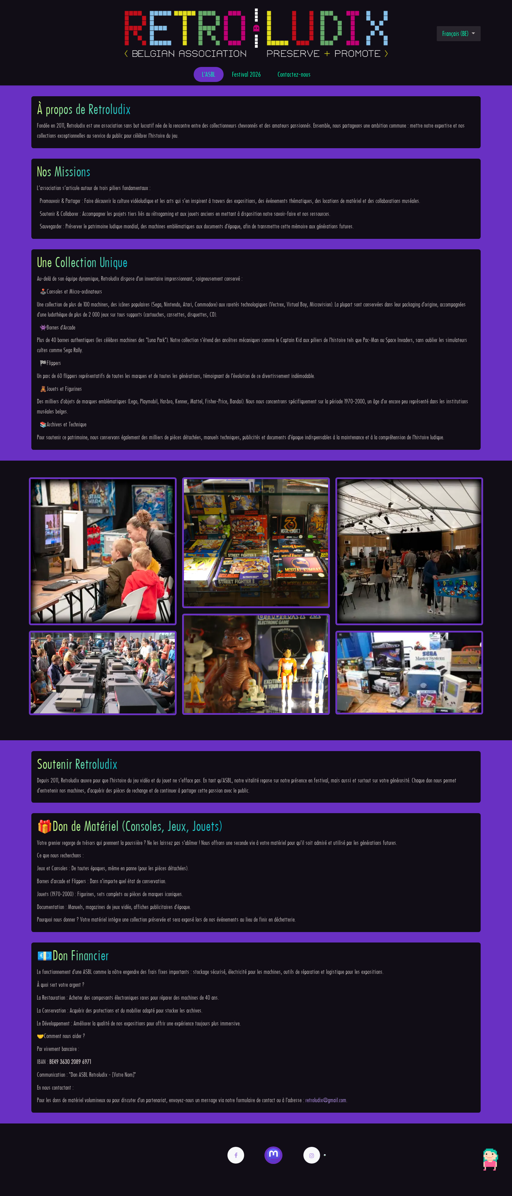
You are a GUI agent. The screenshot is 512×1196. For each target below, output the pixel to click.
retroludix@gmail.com (325, 1100)
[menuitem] (209, 74)
